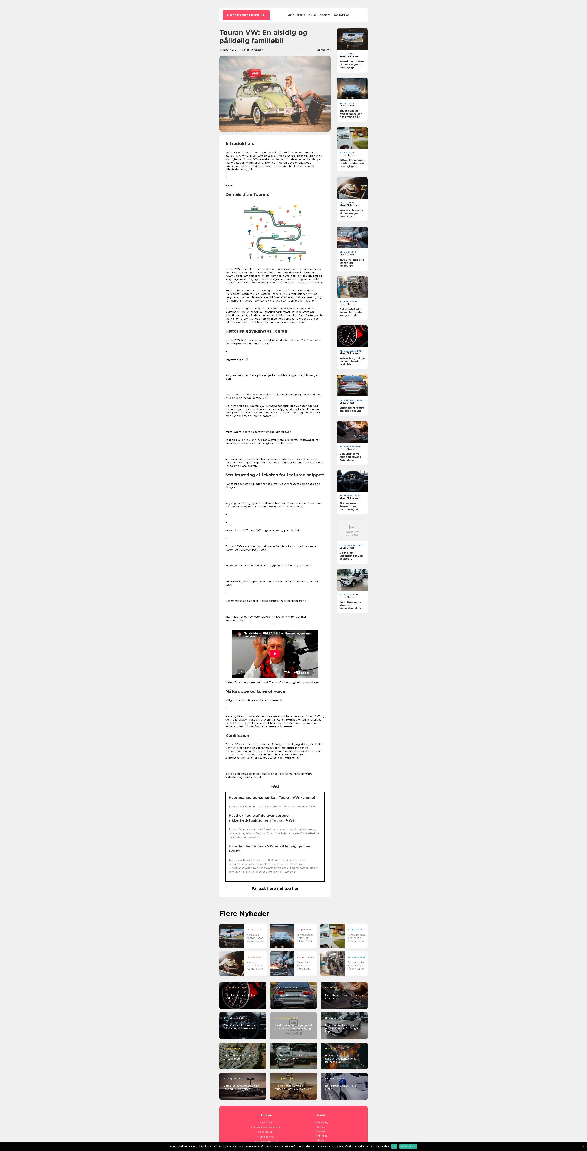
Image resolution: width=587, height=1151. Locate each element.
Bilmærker (324, 49)
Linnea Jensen (347, 106)
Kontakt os (341, 15)
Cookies (325, 15)
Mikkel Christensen (349, 56)
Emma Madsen (347, 155)
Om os (313, 15)
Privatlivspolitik (408, 1146)
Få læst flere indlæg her (275, 888)
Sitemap (320, 1140)
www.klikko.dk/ (269, 1141)
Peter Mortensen (252, 49)
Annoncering (296, 15)
